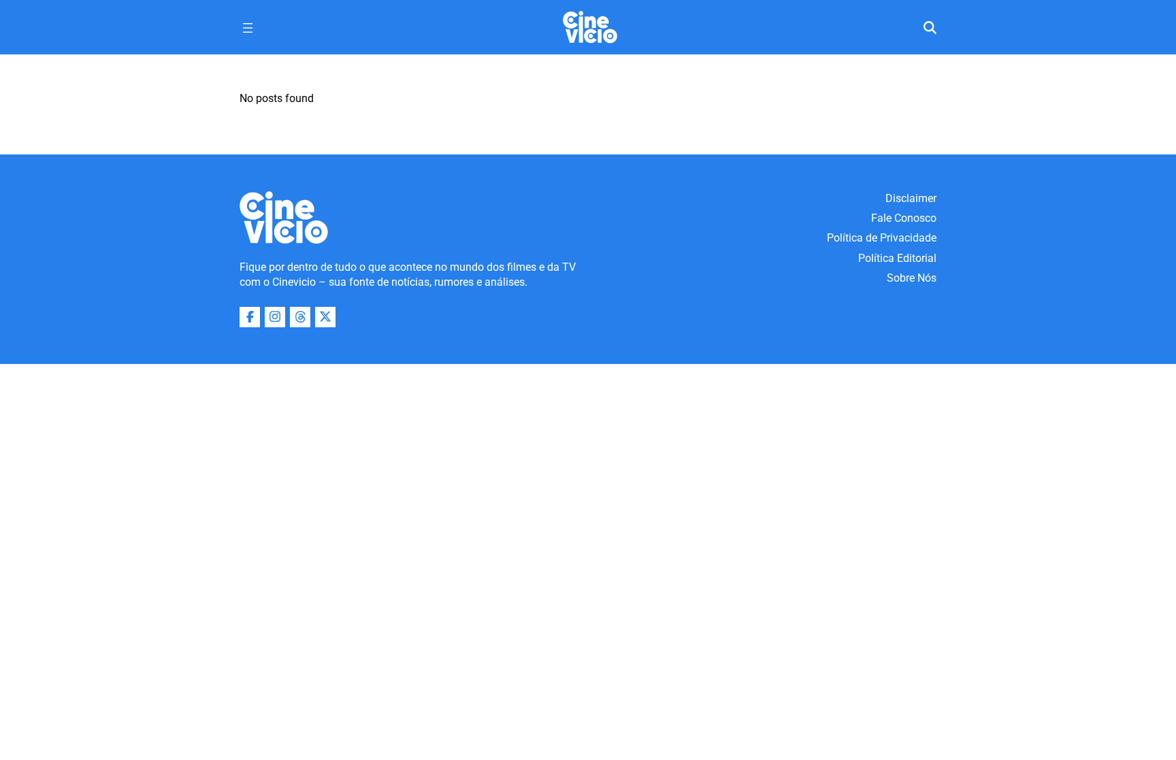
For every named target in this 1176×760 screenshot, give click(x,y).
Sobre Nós (911, 277)
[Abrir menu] (248, 28)
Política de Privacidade (881, 237)
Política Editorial (897, 258)
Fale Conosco (903, 218)
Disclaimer (910, 198)
